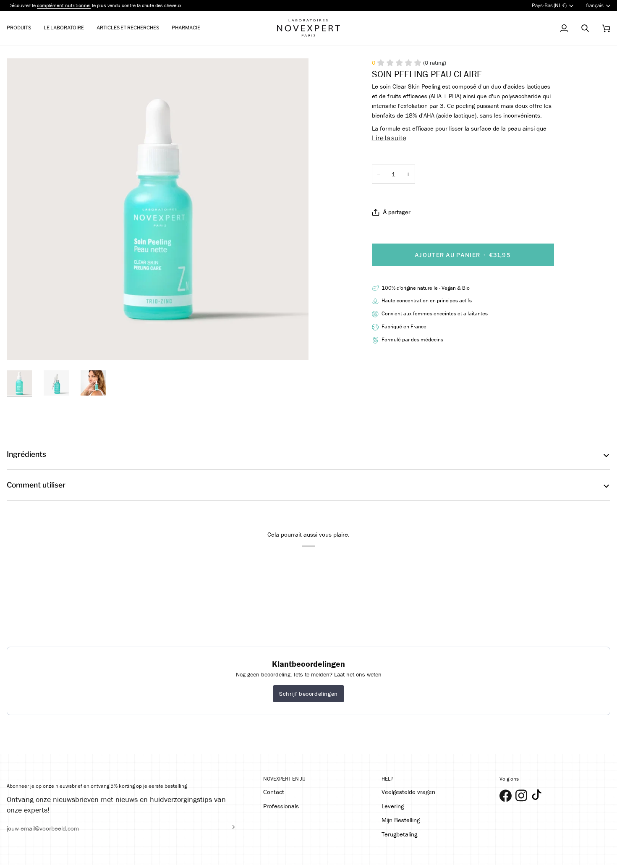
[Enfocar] (22, 344)
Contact (273, 792)
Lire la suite (389, 138)
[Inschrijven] (228, 827)
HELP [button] (387, 778)
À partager (396, 212)
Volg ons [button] (509, 778)
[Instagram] (519, 793)
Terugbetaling (399, 834)
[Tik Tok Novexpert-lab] (536, 794)
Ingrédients (26, 454)
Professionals (281, 806)
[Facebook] (503, 793)
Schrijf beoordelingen (308, 693)
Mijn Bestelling (401, 820)
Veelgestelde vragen (408, 792)
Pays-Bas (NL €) (549, 5)
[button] (22, 28)
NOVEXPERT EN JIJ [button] (284, 778)
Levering (393, 806)
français (595, 5)
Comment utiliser (36, 484)
